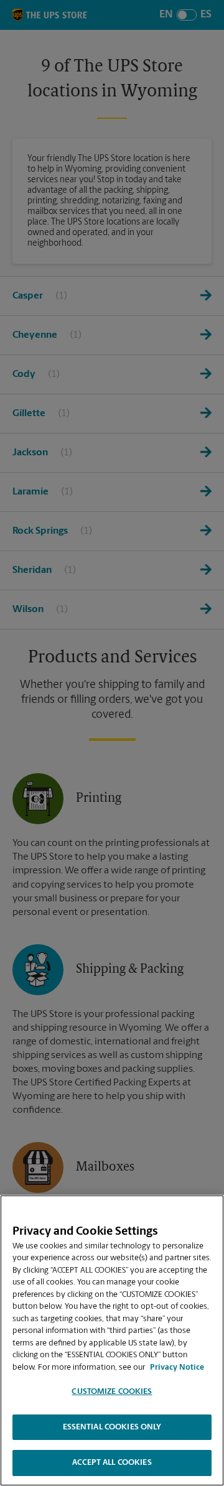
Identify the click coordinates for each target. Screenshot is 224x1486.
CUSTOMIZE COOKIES (112, 1392)
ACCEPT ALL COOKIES (111, 1463)
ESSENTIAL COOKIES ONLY (112, 1427)
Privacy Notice (177, 1367)
